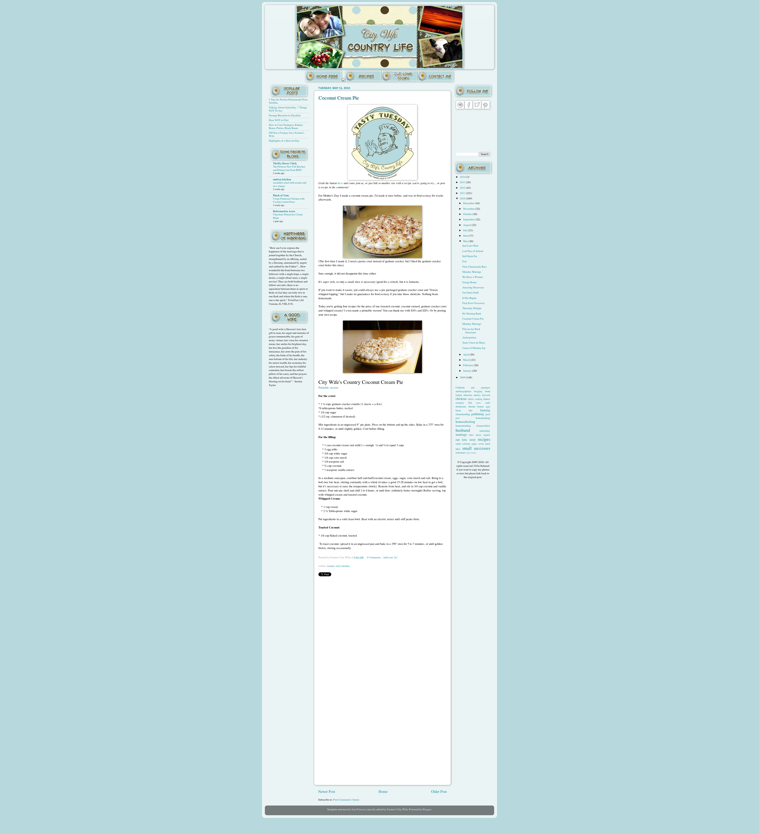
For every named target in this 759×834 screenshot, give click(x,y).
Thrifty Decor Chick (285, 163)
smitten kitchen (282, 179)
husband (463, 430)
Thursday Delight (471, 308)
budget (459, 395)
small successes (476, 448)
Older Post (439, 791)
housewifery (483, 425)
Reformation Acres (284, 211)
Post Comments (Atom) (346, 799)
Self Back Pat (469, 256)
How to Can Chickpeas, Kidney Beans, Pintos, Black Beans (286, 126)
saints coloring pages (466, 443)
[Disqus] (382, 629)
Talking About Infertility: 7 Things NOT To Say (288, 109)
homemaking (483, 418)
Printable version (328, 387)
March (467, 360)
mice (471, 434)
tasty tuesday (343, 566)
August (467, 225)
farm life (464, 410)
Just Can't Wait (470, 245)
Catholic (460, 387)
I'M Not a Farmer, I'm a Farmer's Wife (286, 134)
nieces (478, 434)
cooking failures (482, 398)
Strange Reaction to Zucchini (285, 115)
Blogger (427, 809)
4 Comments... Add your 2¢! (382, 557)
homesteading (463, 425)
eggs (488, 406)
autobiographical (463, 391)
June (466, 235)
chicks (471, 398)
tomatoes (460, 452)
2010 (463, 198)
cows (478, 402)
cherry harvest (482, 395)
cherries (468, 395)
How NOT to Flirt (279, 120)
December (469, 203)
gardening (477, 414)
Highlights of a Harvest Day (284, 140)
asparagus (485, 387)
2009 (463, 377)
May (466, 241)
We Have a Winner (472, 277)
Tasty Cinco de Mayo (473, 342)
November (469, 208)
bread (487, 391)
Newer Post (326, 791)
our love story (466, 439)
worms (473, 452)
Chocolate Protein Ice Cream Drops (288, 216)
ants (473, 387)
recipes (331, 566)
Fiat (464, 261)
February (468, 365)
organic (486, 434)
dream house (476, 406)
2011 (463, 193)
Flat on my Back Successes (471, 330)
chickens (461, 399)
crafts (487, 402)
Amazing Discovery (473, 287)
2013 (463, 182)
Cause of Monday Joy (474, 348)
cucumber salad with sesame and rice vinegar (289, 184)
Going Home (469, 282)
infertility (485, 431)
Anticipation (469, 337)
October (468, 214)
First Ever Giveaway (473, 303)
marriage (461, 434)
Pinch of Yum (281, 195)
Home (383, 791)
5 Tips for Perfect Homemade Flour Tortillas (288, 101)
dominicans (461, 406)
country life (464, 402)
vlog (468, 452)
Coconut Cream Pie (338, 97)
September (469, 219)
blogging (478, 391)
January (467, 370)
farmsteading (463, 414)
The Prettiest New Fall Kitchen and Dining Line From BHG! (289, 168)
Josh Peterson (358, 809)
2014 (463, 177)
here (340, 183)
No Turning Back (471, 313)
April (466, 354)
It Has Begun (469, 298)
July (465, 230)
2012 (463, 187)
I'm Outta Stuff (470, 292)
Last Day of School (472, 251)
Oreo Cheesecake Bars (474, 266)
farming (485, 410)
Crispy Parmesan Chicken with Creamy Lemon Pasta (288, 200)
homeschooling (465, 421)
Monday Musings (471, 272)
